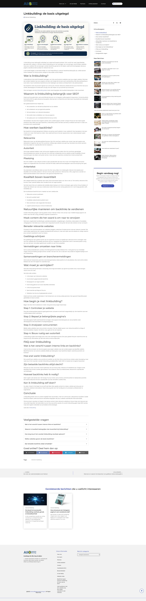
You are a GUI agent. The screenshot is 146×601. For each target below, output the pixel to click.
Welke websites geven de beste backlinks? (56, 439)
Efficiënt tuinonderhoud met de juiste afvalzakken (110, 62)
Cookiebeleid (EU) (61, 568)
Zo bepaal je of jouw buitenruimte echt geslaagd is (110, 76)
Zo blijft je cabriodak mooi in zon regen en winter (110, 69)
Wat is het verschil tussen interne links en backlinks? (56, 424)
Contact (103, 3)
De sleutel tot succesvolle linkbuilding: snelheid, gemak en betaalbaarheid (34, 512)
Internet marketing (30, 17)
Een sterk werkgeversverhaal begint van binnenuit (111, 128)
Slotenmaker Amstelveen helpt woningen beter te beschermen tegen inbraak (110, 122)
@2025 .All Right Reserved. (38, 592)
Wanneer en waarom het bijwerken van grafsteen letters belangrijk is (111, 135)
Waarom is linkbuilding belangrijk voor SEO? (108, 34)
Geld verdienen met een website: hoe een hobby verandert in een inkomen (62, 589)
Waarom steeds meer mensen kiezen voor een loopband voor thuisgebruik (111, 104)
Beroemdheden (61, 570)
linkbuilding (32, 407)
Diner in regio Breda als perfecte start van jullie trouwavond (111, 114)
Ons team (59, 557)
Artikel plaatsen (93, 3)
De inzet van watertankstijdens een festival (111, 142)
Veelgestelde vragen (101, 53)
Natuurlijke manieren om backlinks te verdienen (106, 41)
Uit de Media (73, 3)
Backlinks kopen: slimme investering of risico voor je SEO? (62, 581)
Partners (82, 3)
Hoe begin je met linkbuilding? (104, 47)
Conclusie (98, 51)
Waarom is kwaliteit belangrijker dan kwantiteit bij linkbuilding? (56, 429)
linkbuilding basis (42, 90)
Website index (60, 576)
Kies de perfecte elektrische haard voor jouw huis (106, 110)
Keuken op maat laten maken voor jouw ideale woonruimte (110, 83)
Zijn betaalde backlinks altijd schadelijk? (56, 444)
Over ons (61, 3)
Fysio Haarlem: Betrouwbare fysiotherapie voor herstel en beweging (109, 156)
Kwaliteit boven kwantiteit (103, 39)
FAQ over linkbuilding (102, 49)
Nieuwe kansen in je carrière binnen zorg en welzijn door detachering (111, 90)
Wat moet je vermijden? (102, 44)
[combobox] (117, 4)
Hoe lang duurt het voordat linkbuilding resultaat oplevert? (56, 434)
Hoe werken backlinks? (102, 36)
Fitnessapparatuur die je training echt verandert (111, 97)
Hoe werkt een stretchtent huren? (110, 148)
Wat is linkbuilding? (101, 32)
